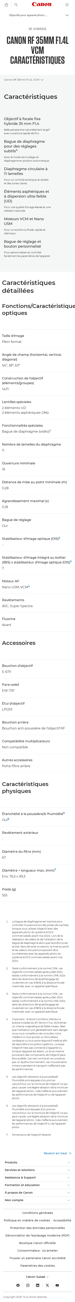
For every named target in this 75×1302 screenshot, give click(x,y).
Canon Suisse (36, 1277)
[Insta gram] (27, 1285)
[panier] (6, 5)
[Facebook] (18, 1285)
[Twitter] (47, 1285)
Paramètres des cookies (37, 1265)
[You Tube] (57, 1285)
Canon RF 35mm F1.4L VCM (21, 79)
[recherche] (16, 5)
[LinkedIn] (37, 1285)
